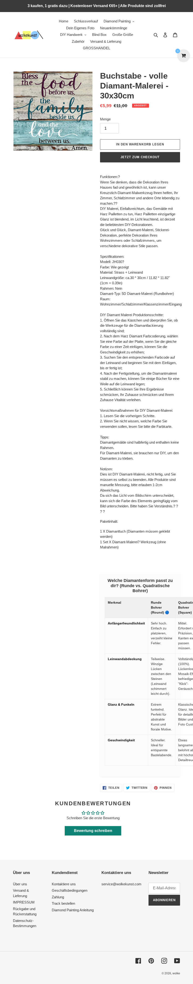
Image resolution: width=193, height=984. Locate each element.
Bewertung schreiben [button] (93, 831)
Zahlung (58, 897)
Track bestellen (63, 903)
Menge (105, 119)
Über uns (20, 884)
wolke (176, 973)
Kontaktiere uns (64, 884)
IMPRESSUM (24, 902)
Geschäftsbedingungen (69, 890)
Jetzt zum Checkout (140, 157)
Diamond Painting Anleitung (73, 910)
